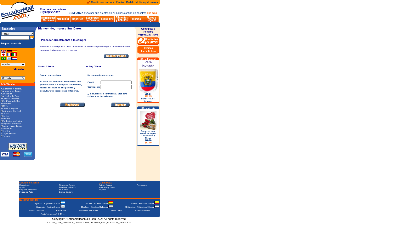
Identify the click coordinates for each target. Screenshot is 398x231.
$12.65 (148, 96)
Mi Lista (140, 2)
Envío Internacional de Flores (53, 214)
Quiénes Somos (105, 185)
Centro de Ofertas (10, 98)
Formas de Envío (66, 192)
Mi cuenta (152, 2)
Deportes (6, 103)
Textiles (6, 131)
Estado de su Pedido (67, 187)
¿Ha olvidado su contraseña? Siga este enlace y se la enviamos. (107, 95)
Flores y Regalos (10, 108)
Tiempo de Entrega (67, 185)
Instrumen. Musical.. (12, 111)
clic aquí (152, 13)
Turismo (6, 136)
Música (5, 116)
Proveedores (142, 185)
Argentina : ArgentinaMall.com (47, 203)
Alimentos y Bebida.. (12, 88)
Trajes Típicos (9, 133)
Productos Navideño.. (12, 121)
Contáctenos (24, 185)
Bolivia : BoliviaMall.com (96, 203)
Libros (5, 113)
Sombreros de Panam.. (13, 126)
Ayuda (21, 187)
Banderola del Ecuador (148, 100)
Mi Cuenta (63, 189)
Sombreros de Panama (88, 210)
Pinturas (6, 118)
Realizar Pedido (125, 2)
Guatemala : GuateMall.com (48, 207)
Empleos (102, 189)
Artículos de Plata (10, 96)
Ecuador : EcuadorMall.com (142, 203)
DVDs (5, 106)
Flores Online (116, 210)
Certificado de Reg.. (11, 101)
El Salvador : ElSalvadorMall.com (139, 207)
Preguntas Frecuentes (28, 189)
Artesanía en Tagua (11, 91)
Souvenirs (7, 128)
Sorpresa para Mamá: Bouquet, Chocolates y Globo (148, 137)
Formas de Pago (26, 192)
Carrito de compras (102, 2)
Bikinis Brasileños (142, 210)
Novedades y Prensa (107, 187)
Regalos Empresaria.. (12, 123)
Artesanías (7, 93)
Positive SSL (89, 229)
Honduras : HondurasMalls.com (94, 207)
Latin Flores (61, 210)
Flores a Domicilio (36, 210)
